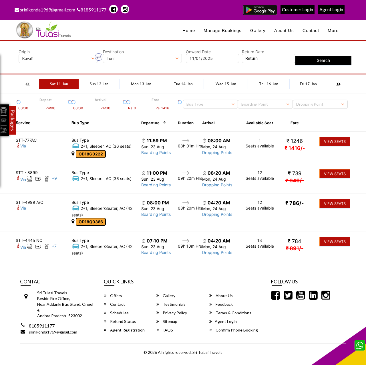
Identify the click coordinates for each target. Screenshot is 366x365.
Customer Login (297, 9)
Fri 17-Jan (308, 84)
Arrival (208, 123)
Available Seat (259, 123)
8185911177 (93, 9)
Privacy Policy (174, 312)
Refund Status (122, 321)
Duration (186, 123)
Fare (295, 123)
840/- (294, 180)
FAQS (167, 329)
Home (188, 30)
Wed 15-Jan (226, 84)
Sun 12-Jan (99, 84)
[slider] (18, 101)
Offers (115, 295)
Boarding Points (156, 152)
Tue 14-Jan (183, 84)
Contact (311, 30)
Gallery (258, 30)
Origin (24, 52)
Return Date (253, 52)
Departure (150, 123)
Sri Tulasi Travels (207, 352)
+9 (54, 178)
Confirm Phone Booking (236, 329)
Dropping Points (217, 152)
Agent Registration (127, 329)
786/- (294, 203)
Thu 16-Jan (268, 84)
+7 (54, 246)
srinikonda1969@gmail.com (47, 9)
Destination (113, 52)
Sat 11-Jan (59, 84)
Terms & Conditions (233, 312)
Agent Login (331, 9)
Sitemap (169, 321)
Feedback (224, 304)
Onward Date (198, 52)
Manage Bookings (223, 30)
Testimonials (174, 304)
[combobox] (210, 104)
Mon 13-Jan (141, 84)
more (333, 30)
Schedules (119, 312)
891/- (294, 248)
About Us (284, 30)
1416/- (295, 148)
